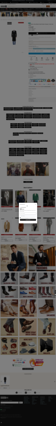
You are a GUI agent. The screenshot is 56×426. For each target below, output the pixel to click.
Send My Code (28, 219)
